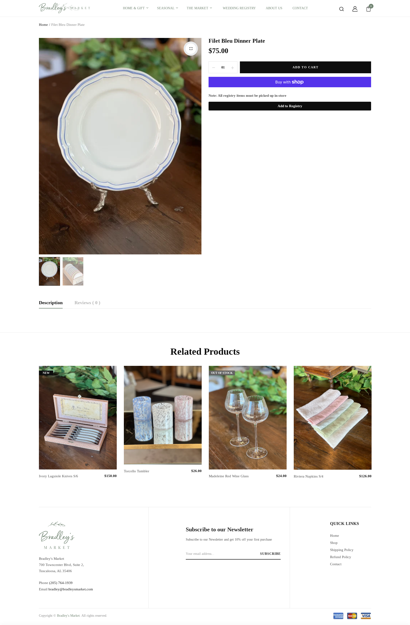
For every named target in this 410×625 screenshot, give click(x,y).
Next (372, 421)
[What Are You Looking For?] (338, 9)
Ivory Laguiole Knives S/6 (58, 476)
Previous (38, 421)
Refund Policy (340, 557)
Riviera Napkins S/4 (308, 476)
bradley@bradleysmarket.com (70, 589)
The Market (198, 8)
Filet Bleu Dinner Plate (237, 41)
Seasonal (166, 8)
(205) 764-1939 (61, 583)
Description (51, 302)
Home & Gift (134, 8)
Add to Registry (290, 106)
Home (43, 25)
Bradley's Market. (69, 615)
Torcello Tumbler (136, 471)
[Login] (351, 9)
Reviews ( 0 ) (87, 302)
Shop (334, 543)
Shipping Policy (342, 550)
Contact (335, 564)
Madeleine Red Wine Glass (229, 476)
